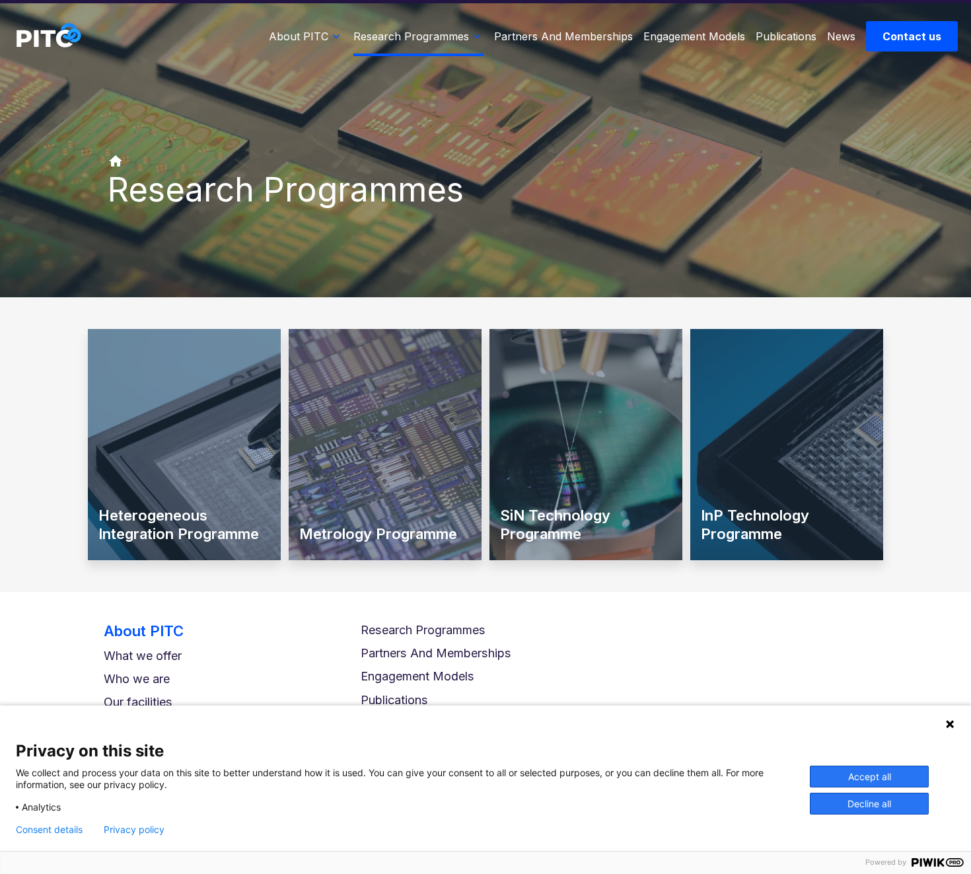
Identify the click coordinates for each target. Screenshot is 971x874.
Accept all (869, 776)
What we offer (143, 656)
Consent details (49, 829)
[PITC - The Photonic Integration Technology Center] (48, 36)
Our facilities (138, 702)
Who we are (137, 679)
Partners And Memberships (436, 653)
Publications (394, 700)
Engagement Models (417, 676)
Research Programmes (423, 630)
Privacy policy (134, 829)
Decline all (869, 803)
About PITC (144, 630)
